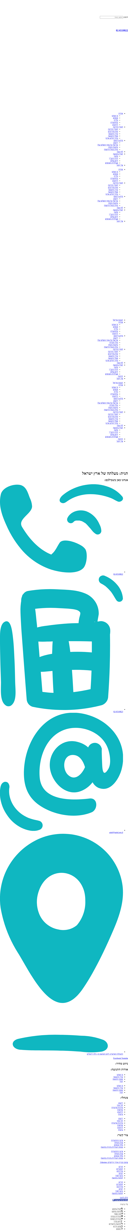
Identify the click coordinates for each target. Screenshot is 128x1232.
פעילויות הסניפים (111, 163)
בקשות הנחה (113, 147)
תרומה (120, 376)
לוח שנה (120, 152)
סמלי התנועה (113, 136)
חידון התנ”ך (113, 158)
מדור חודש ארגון (112, 138)
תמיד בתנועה (118, 154)
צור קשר (119, 165)
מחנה (116, 156)
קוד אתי (120, 1105)
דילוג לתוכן (124, 1198)
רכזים (121, 1173)
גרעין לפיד (119, 1176)
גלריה (116, 120)
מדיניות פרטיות (117, 1107)
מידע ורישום (118, 140)
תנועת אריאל (118, 320)
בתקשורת (114, 122)
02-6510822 (122, 30)
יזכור (121, 1081)
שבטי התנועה (118, 1079)
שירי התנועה (113, 134)
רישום (115, 143)
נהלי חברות (114, 342)
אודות (120, 113)
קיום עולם (114, 161)
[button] (120, 1200)
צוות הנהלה (118, 1143)
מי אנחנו (115, 116)
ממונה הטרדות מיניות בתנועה (112, 1147)
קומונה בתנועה (117, 1178)
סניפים (115, 118)
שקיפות (120, 1110)
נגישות (120, 1114)
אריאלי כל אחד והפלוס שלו (108, 145)
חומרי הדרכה (118, 127)
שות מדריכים (113, 131)
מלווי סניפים (118, 1145)
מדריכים (120, 1171)
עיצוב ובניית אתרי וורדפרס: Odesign (114, 1162)
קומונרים (119, 1169)
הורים (121, 1167)
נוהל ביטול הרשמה (111, 149)
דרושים (115, 125)
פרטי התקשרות (117, 1140)
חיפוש (126, 17)
